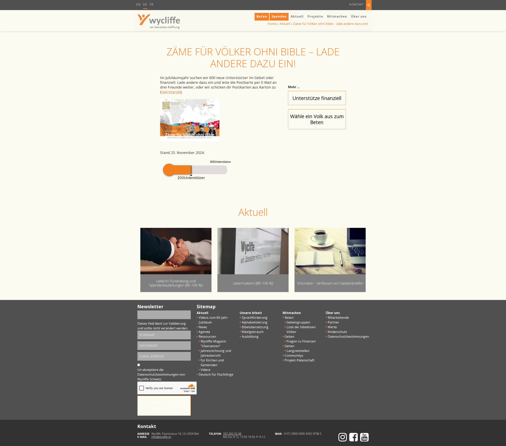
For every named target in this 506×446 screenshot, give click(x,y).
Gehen (289, 346)
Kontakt (356, 4)
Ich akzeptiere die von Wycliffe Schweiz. (161, 374)
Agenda (204, 332)
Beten (289, 317)
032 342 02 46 (232, 434)
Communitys (294, 355)
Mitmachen (292, 313)
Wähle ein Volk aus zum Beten (317, 119)
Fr (152, 4)
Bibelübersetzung (255, 327)
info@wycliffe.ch (161, 437)
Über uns (333, 313)
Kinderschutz (337, 332)
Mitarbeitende (338, 317)
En (138, 4)
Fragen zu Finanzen (301, 341)
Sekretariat (170, 92)
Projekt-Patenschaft (299, 360)
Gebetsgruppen (298, 322)
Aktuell (285, 24)
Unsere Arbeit (251, 313)
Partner (333, 322)
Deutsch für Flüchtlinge (216, 374)
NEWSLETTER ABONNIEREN (164, 405)
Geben (289, 336)
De (145, 4)
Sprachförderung (254, 317)
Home (272, 24)
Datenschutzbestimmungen (158, 374)
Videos (206, 370)
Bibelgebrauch (252, 332)
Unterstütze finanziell (317, 98)
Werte (332, 327)
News (203, 327)
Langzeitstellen (298, 351)
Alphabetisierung (254, 322)
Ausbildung (250, 336)
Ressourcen (207, 336)
